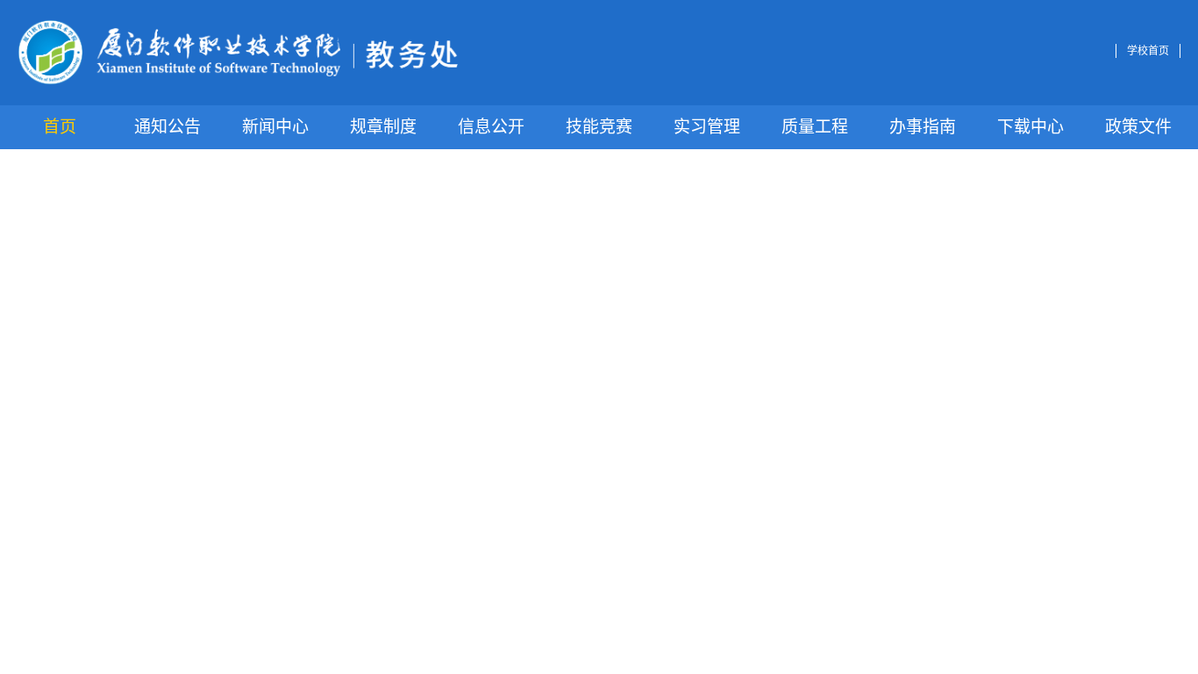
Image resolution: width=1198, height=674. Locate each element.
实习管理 (707, 127)
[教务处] (238, 52)
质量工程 (814, 127)
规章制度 (383, 127)
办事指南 (922, 127)
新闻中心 (275, 127)
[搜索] (1101, 51)
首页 (59, 127)
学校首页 (1148, 51)
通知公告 (167, 127)
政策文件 (1138, 127)
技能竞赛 (599, 127)
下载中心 (1030, 127)
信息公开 (491, 127)
